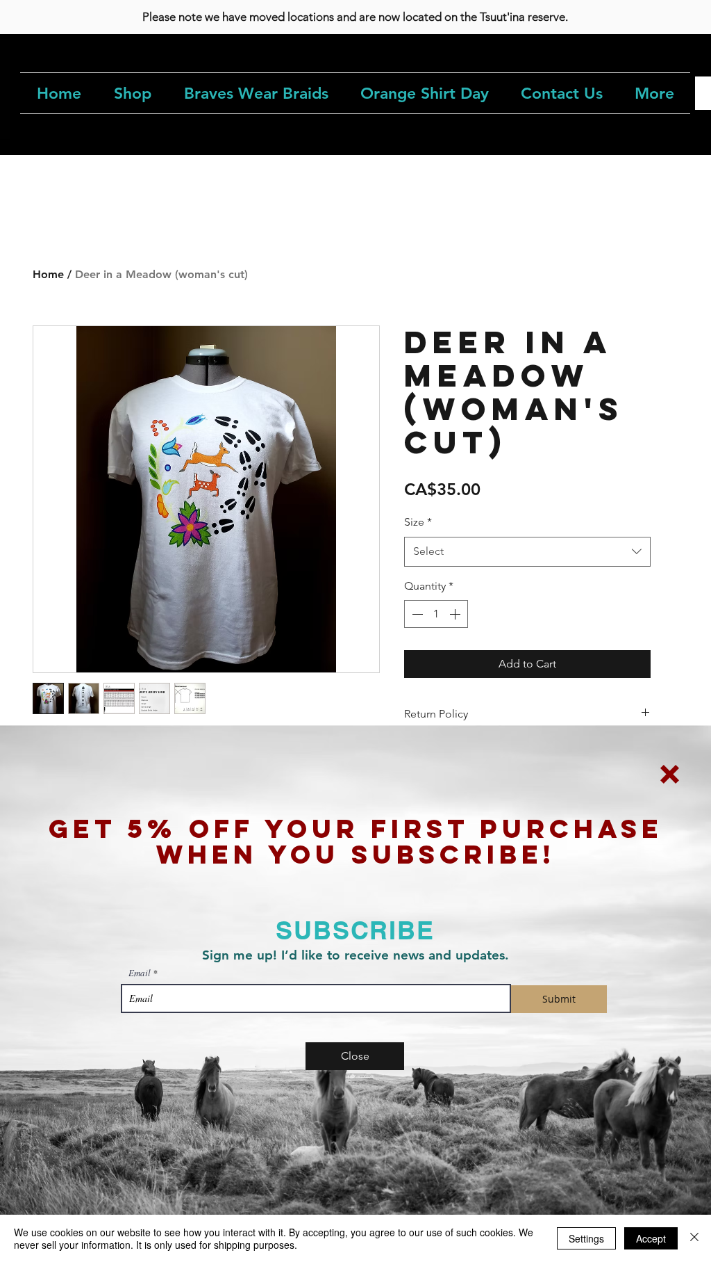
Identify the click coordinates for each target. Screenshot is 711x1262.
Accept (651, 1238)
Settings (586, 1238)
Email (139, 973)
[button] (669, 774)
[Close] (694, 1238)
